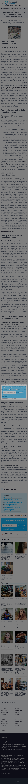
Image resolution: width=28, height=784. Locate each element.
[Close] (24, 387)
